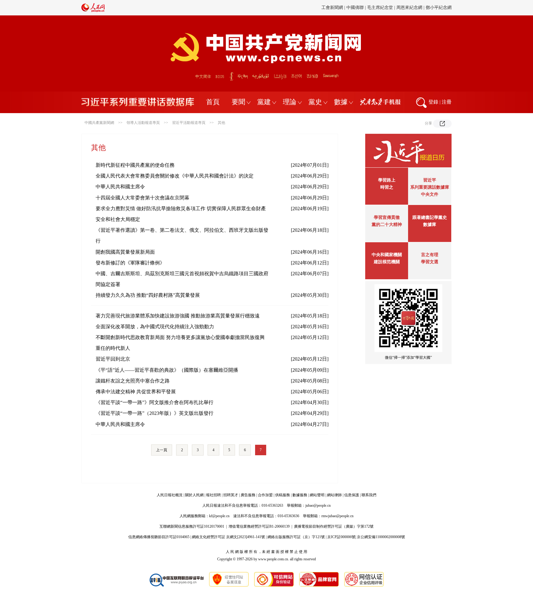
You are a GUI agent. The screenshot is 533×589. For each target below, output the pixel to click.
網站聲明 (317, 495)
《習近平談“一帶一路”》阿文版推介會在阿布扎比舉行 (154, 402)
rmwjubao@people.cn (337, 516)
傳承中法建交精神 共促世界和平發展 (136, 391)
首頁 (213, 102)
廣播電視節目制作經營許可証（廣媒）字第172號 (334, 526)
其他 (221, 123)
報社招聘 (213, 495)
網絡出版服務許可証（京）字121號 (296, 537)
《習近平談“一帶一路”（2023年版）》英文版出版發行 (154, 413)
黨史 (315, 102)
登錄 (433, 101)
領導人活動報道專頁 (143, 123)
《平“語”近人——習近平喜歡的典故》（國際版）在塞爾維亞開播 (167, 370)
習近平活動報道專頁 (188, 123)
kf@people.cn (219, 516)
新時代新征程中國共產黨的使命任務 (135, 165)
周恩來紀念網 (409, 7)
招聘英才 (230, 495)
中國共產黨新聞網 (99, 123)
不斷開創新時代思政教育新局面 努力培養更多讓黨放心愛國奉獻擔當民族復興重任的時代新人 (180, 343)
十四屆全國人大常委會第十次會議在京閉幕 (142, 197)
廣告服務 (248, 495)
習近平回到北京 (113, 359)
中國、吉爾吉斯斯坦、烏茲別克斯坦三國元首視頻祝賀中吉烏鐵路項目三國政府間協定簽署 (182, 279)
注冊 (447, 101)
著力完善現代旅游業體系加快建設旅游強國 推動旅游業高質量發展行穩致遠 (178, 315)
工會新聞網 (332, 7)
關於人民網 (194, 495)
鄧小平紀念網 (439, 7)
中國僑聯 (355, 7)
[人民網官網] (93, 11)
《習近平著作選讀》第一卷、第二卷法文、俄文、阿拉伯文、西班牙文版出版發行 (182, 235)
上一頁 (161, 450)
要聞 (238, 102)
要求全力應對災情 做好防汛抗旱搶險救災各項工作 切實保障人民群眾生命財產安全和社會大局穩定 (181, 214)
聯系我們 (369, 495)
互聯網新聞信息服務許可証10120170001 (191, 526)
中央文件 (429, 194)
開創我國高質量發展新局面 (125, 252)
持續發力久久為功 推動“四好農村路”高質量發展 (148, 295)
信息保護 (351, 495)
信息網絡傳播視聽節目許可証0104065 (158, 537)
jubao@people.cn (318, 505)
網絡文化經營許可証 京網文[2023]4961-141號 (228, 537)
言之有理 (429, 254)
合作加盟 (265, 495)
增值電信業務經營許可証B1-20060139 (259, 526)
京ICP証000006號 (341, 537)
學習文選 (429, 262)
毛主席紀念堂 (380, 7)
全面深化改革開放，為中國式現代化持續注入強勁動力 (155, 326)
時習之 (386, 187)
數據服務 (299, 495)
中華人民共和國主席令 (120, 186)
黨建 (264, 102)
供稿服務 (282, 495)
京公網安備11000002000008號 (381, 537)
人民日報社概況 (170, 495)
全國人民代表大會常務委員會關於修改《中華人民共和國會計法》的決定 (175, 175)
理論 (289, 102)
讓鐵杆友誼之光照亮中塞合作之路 (133, 380)
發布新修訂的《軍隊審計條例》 (130, 262)
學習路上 (386, 180)
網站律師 (334, 495)
